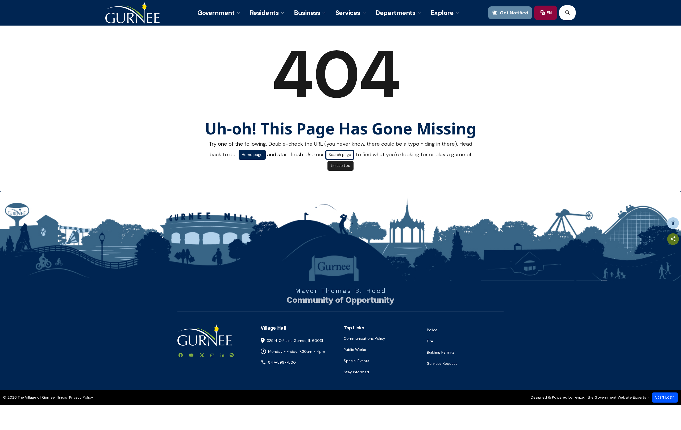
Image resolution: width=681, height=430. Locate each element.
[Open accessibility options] (673, 223)
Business (307, 13)
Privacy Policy (81, 397)
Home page (252, 154)
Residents (264, 13)
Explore (442, 13)
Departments (395, 13)
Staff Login (665, 397)
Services (347, 13)
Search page (340, 154)
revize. (579, 397)
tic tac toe (340, 165)
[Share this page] (673, 239)
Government (215, 13)
